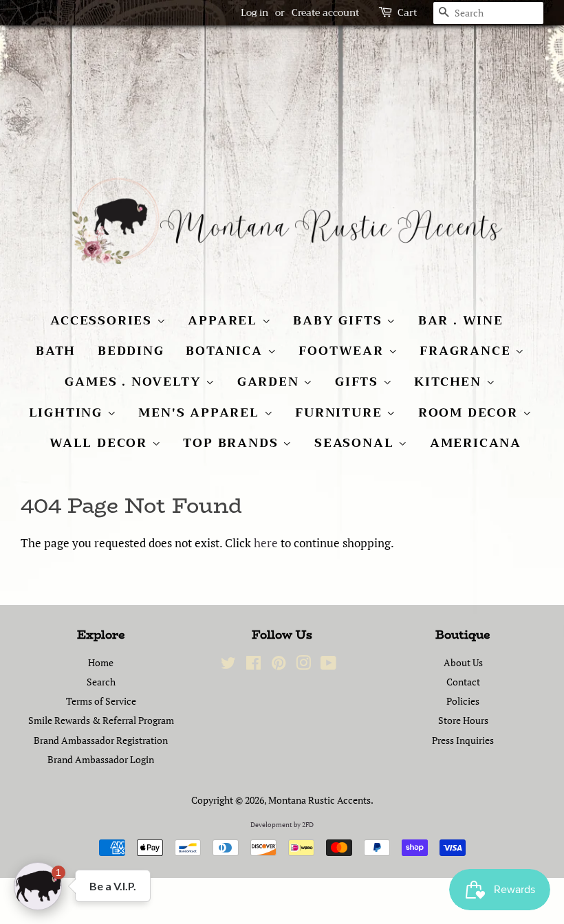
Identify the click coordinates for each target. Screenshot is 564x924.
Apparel (224, 320)
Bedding (131, 351)
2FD (308, 824)
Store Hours (463, 720)
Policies (462, 700)
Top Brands (233, 443)
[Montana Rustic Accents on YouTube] (328, 665)
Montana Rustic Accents (319, 799)
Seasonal (356, 443)
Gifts (359, 382)
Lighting (68, 413)
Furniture (341, 413)
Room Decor (470, 413)
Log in (254, 12)
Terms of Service (101, 700)
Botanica (226, 351)
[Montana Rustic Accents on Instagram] (303, 665)
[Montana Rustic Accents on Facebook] (253, 665)
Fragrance (467, 351)
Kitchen (450, 382)
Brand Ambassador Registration (101, 740)
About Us (463, 662)
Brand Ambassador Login (100, 759)
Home (100, 662)
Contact (463, 681)
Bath (56, 351)
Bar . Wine (460, 320)
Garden (270, 382)
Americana (475, 443)
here (266, 543)
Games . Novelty (135, 382)
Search (101, 681)
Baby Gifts (340, 320)
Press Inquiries (463, 740)
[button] (38, 886)
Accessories (103, 320)
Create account (325, 12)
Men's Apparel (200, 413)
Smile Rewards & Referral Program (101, 720)
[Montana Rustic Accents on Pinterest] (278, 665)
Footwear (343, 351)
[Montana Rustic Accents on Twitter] (228, 665)
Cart (407, 13)
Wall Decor (101, 443)
